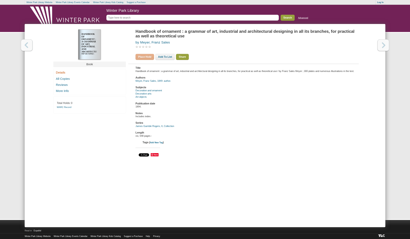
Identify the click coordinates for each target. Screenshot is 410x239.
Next (383, 45)
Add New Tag (156, 142)
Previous (27, 45)
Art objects (141, 96)
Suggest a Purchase (136, 2)
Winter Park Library (122, 10)
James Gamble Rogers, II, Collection (154, 126)
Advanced (303, 17)
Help (148, 236)
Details (60, 72)
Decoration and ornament (148, 90)
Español (37, 230)
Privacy (156, 236)
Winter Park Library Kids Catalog (108, 2)
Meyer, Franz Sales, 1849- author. (153, 80)
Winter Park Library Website (39, 2)
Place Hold (144, 56)
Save (156, 154)
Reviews (62, 84)
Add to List (165, 56)
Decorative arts (143, 93)
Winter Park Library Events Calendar (73, 2)
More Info (62, 91)
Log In (380, 2)
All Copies (63, 78)
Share (182, 56)
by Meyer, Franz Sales (152, 42)
